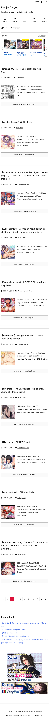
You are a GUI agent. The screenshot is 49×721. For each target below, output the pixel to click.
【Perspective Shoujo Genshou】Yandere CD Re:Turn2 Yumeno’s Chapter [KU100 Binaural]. (24, 545)
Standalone (20, 78)
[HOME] (10, 45)
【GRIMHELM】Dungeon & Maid (13, 630)
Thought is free (37, 715)
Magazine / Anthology (24, 291)
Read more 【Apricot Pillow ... (24, 264)
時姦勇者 (20, 53)
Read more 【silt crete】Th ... (24, 424)
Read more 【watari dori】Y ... (24, 371)
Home (5, 28)
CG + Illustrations (23, 184)
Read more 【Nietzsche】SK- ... (24, 474)
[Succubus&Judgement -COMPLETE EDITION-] (36, 45)
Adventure (19, 128)
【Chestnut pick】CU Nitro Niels (17, 492)
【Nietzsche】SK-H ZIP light (15, 442)
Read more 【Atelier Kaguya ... (24, 154)
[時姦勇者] (23, 45)
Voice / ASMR (22, 238)
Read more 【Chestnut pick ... (24, 524)
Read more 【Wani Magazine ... (24, 318)
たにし (32, 55)
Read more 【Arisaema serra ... (24, 211)
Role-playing (21, 498)
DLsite (42, 35)
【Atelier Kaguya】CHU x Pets (16, 122)
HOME (6, 53)
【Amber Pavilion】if (9, 633)
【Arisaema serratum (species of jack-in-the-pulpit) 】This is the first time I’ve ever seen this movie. (24, 175)
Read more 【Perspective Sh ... (24, 581)
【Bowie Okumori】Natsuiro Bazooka (15, 636)
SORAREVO (8, 55)
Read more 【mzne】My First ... (24, 104)
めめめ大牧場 (21, 55)
